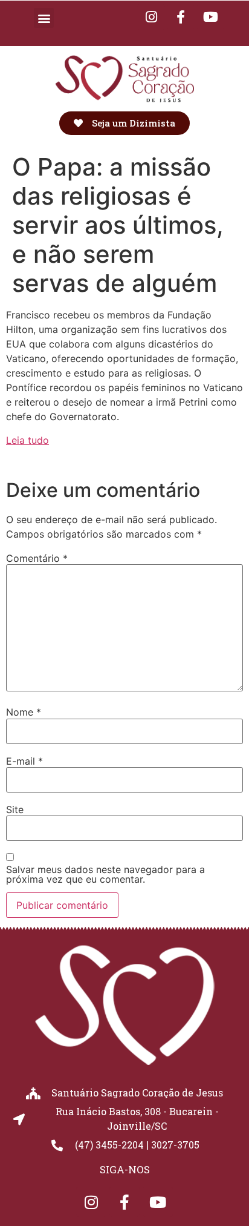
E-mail (24, 761)
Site (15, 809)
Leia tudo (27, 440)
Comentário (37, 558)
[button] (44, 18)
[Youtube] (210, 17)
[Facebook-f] (180, 17)
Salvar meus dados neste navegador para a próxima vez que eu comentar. (105, 874)
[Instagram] (91, 1202)
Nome (23, 712)
